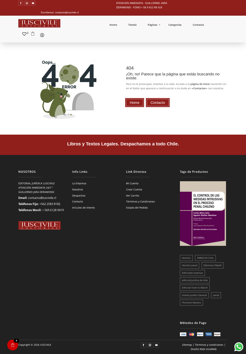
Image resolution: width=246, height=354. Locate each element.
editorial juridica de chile (195, 280)
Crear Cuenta (134, 189)
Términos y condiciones (209, 344)
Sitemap (187, 344)
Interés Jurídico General (194, 295)
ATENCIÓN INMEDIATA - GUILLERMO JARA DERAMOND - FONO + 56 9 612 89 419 (141, 5)
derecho (186, 258)
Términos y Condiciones (140, 201)
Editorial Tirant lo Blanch (195, 287)
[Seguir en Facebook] (20, 3)
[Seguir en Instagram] (26, 3)
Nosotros (77, 189)
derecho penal (189, 265)
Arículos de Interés (83, 207)
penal (216, 295)
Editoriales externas (192, 272)
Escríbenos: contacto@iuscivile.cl (60, 12)
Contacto (198, 24)
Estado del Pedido (137, 207)
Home (113, 24)
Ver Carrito (132, 195)
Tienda (132, 24)
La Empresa (79, 183)
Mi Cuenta (132, 183)
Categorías (175, 24)
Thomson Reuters (191, 302)
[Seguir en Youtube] (33, 3)
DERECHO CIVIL (205, 258)
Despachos (78, 195)
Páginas (152, 24)
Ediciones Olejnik (212, 265)
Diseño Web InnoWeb (204, 349)
